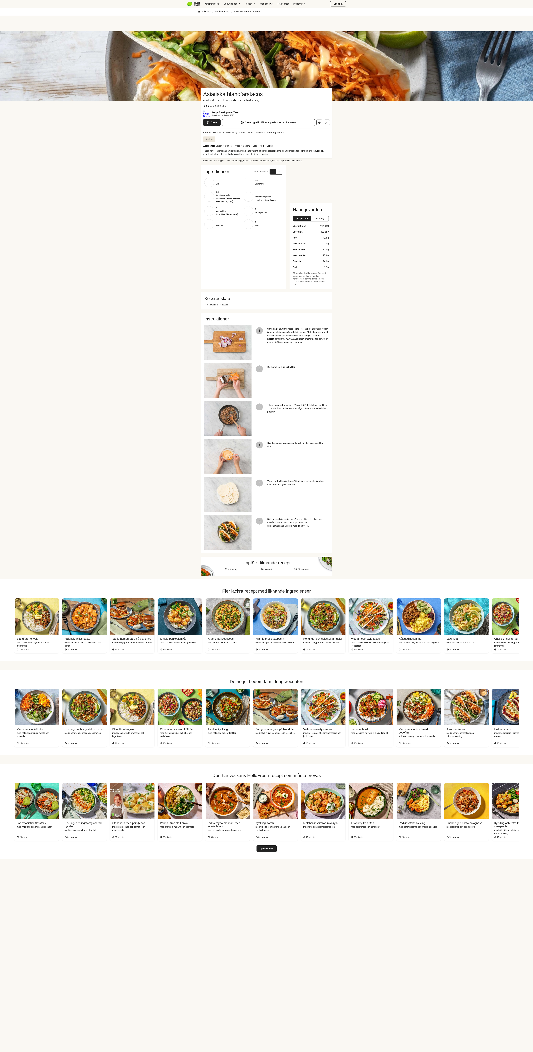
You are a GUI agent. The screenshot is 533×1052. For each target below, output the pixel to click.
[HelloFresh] (193, 4)
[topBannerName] (266, 23)
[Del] (327, 122)
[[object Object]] (319, 122)
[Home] (199, 12)
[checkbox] (204, 106)
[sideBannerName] (311, 182)
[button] (243, 171)
